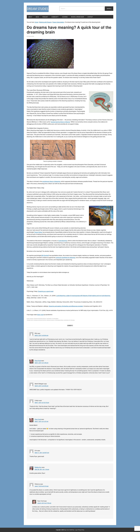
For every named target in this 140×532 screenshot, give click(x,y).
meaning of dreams (69, 320)
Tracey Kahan (38, 232)
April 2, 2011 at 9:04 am (41, 335)
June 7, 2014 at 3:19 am (41, 486)
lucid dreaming (63, 241)
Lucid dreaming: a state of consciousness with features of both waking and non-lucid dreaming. (83, 295)
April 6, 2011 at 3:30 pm (41, 386)
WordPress (71, 529)
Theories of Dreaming (52, 318)
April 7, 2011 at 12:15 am (42, 402)
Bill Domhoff (45, 255)
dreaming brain (59, 320)
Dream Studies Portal (38, 9)
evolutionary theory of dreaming (51, 181)
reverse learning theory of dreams (60, 122)
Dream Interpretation (40, 318)
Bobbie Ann (38, 467)
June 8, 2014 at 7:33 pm (44, 503)
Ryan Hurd (38, 361)
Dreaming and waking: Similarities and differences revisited (66, 306)
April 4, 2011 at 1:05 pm (41, 363)
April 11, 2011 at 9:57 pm (42, 453)
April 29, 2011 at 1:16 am (42, 469)
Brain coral (40, 315)
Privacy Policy (81, 529)
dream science (50, 320)
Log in (76, 529)
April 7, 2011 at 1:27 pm (41, 421)
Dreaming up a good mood (45, 291)
